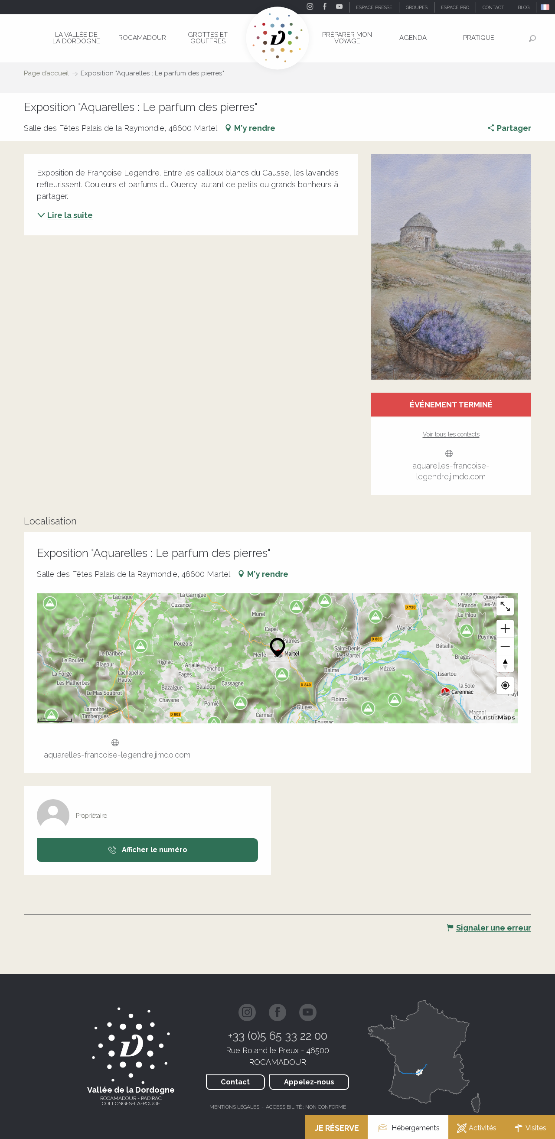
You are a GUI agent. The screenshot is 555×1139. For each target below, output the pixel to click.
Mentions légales (234, 1107)
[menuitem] (76, 38)
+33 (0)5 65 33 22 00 (277, 1035)
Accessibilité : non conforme (306, 1107)
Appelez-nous (309, 1082)
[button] (545, 7)
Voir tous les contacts (451, 434)
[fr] (545, 7)
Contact (235, 1082)
